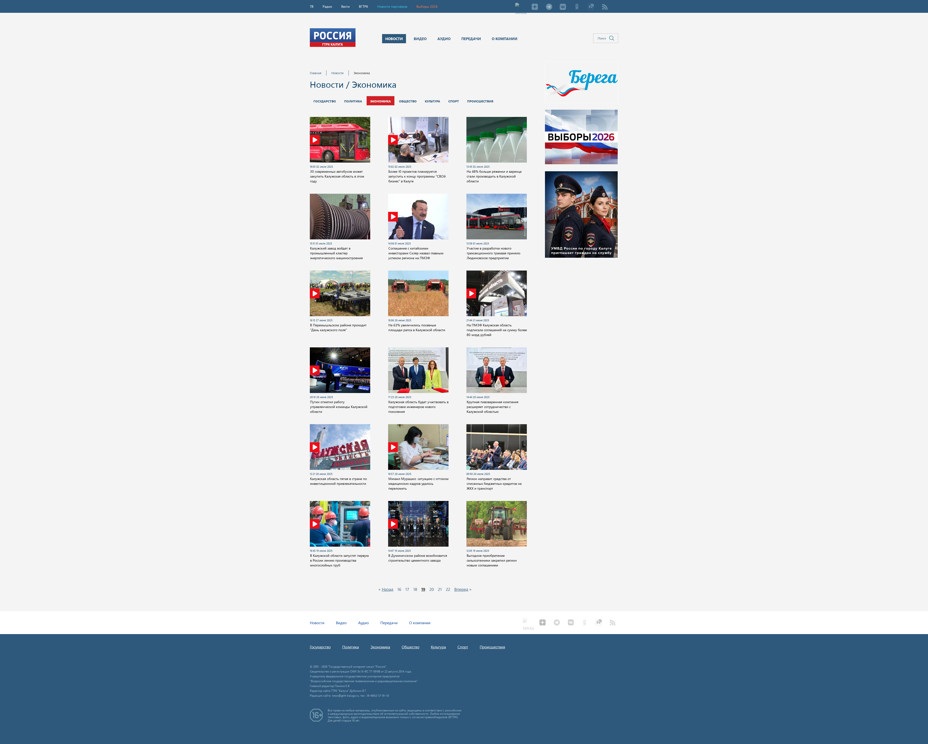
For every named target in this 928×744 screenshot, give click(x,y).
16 (399, 589)
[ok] (576, 7)
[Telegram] (548, 7)
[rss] (604, 7)
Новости (337, 73)
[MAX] (520, 7)
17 (407, 589)
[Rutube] (590, 7)
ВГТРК (363, 6)
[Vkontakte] (562, 7)
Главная (315, 73)
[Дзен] (534, 7)
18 (415, 589)
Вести (345, 6)
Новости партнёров (392, 6)
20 (431, 589)
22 (448, 589)
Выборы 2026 (427, 6)
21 (440, 589)
